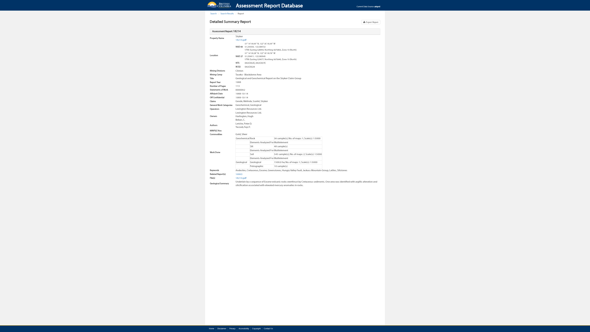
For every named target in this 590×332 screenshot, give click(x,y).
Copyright (256, 329)
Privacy (232, 329)
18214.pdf (241, 40)
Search (213, 14)
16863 (239, 174)
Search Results (227, 14)
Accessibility (244, 329)
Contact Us (268, 329)
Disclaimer (221, 329)
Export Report (371, 22)
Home (211, 329)
